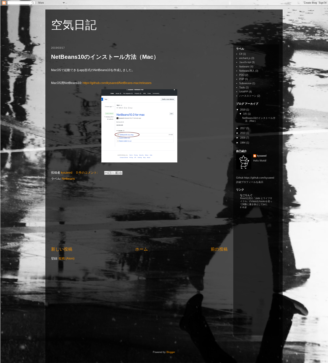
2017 (243, 128)
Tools (242, 87)
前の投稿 (219, 249)
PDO (241, 75)
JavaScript (245, 62)
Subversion (245, 83)
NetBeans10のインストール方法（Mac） (105, 57)
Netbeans (68, 178)
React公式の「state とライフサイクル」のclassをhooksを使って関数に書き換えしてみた (256, 201)
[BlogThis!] (110, 173)
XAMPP (243, 91)
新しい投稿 (61, 249)
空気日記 (74, 25)
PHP (241, 79)
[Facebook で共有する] (117, 173)
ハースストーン (247, 95)
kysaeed (261, 155)
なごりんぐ (246, 195)
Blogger (170, 352)
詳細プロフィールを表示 (249, 182)
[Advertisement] (139, 213)
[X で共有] (113, 173)
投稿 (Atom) (66, 258)
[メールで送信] (106, 173)
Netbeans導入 (247, 70)
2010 (243, 133)
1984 (243, 142)
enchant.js (245, 58)
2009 (243, 137)
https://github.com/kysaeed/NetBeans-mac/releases (117, 83)
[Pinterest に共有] (120, 173)
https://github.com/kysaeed (259, 177)
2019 (243, 109)
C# (240, 54)
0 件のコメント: (87, 172)
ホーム (141, 249)
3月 (245, 113)
